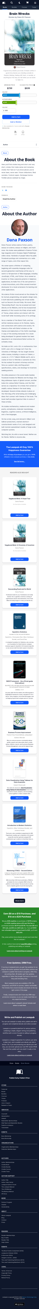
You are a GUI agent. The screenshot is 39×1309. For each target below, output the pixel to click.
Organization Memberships (10, 1147)
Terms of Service (7, 1271)
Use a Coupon (6, 1103)
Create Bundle (6, 1167)
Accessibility (5, 1207)
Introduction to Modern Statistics (19, 825)
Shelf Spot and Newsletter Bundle (12, 1123)
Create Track (6, 1171)
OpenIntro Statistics (19, 632)
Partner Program (7, 1202)
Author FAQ (5, 1180)
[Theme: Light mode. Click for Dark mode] (19, 2)
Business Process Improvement (19, 732)
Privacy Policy (6, 1275)
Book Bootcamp (6, 1138)
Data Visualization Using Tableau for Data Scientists (19, 781)
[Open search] (11, 2)
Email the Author (9, 199)
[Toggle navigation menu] (36, 144)
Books (5, 7)
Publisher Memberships (9, 1149)
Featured (4, 1089)
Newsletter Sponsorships (9, 1120)
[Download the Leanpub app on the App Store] (19, 1304)
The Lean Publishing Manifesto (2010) (13, 1262)
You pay (4, 107)
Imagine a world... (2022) (9, 1257)
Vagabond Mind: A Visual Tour (19, 499)
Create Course (6, 1169)
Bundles (14, 7)
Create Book (5, 1164)
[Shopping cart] (27, 2)
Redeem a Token (7, 1105)
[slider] (19, 95)
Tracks (34, 7)
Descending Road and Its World (19, 589)
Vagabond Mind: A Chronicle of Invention (19, 545)
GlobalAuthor (6, 1116)
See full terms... (19, 461)
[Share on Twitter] (3, 190)
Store (11, 1063)
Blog (3, 1217)
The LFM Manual (6, 1189)
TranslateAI (5, 1127)
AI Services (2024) (7, 1255)
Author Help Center (7, 1182)
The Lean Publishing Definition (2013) (13, 1260)
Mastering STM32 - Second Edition (19, 871)
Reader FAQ (5, 1240)
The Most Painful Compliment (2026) (13, 1251)
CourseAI (4, 1114)
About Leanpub (6, 1215)
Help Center (5, 1242)
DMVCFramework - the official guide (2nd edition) (19, 682)
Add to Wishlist (16, 122)
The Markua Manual (8, 1191)
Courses (24, 7)
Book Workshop (6, 1136)
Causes (4, 1204)
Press (3, 1222)
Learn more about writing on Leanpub (19, 951)
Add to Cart (16, 117)
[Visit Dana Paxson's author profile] (19, 227)
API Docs (4, 1194)
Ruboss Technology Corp (29, 1297)
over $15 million (26, 944)
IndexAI (4, 1118)
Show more (19, 901)
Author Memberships (8, 1162)
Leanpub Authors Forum (9, 1184)
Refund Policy (6, 1277)
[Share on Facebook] (6, 190)
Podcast (4, 1100)
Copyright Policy (7, 1273)
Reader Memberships (8, 1235)
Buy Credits (5, 1237)
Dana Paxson (21, 67)
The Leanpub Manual (8, 1187)
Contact (4, 1220)
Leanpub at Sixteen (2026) (10, 1253)
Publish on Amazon (7, 1125)
